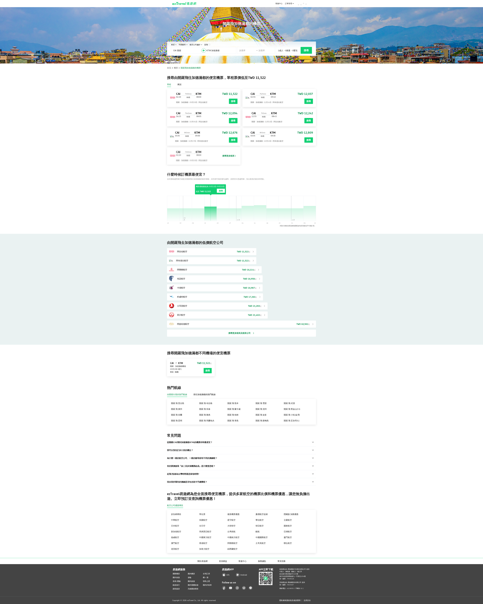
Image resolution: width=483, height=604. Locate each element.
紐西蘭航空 (232, 549)
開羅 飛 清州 (261, 409)
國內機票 (191, 574)
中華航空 (175, 520)
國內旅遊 (191, 581)
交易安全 (307, 600)
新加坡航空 (176, 531)
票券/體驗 (177, 581)
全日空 (202, 525)
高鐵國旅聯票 (193, 589)
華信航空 (260, 520)
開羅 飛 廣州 (176, 409)
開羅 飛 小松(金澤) (292, 415)
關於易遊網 (202, 561)
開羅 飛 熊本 (232, 403)
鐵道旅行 (176, 585)
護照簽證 (176, 589)
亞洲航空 (288, 531)
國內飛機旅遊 (193, 585)
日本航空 (175, 525)
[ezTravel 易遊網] (184, 3)
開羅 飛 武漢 (289, 403)
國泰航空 (288, 525)
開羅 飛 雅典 (204, 415)
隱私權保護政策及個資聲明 (289, 600)
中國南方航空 (233, 537)
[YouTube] (231, 588)
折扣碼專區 (176, 514)
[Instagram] (237, 588)
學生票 (202, 514)
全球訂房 (206, 574)
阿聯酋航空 (232, 543)
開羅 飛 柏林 (232, 415)
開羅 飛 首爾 (176, 415)
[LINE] (251, 588)
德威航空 (175, 537)
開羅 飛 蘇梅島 (262, 420)
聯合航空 (288, 543)
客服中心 (279, 3)
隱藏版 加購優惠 (291, 514)
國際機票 (176, 574)
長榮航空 (203, 520)
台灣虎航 (231, 531)
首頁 (169, 68)
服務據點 (262, 561)
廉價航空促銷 (262, 514)
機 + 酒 (205, 577)
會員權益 (223, 561)
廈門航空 (288, 537)
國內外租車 (207, 585)
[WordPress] (244, 588)
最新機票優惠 (233, 514)
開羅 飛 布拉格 (205, 403)
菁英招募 (281, 561)
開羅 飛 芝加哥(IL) (291, 420)
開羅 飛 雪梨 (261, 403)
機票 (176, 68)
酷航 (258, 531)
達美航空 (175, 549)
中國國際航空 (262, 537)
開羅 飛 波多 (261, 415)
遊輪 (189, 577)
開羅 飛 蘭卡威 (233, 409)
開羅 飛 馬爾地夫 (206, 420)
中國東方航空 (205, 537)
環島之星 (206, 581)
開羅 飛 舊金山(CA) (292, 409)
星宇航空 (231, 520)
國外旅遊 (176, 577)
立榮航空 (288, 520)
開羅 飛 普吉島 (177, 403)
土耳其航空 (261, 543)
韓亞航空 (260, 525)
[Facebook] (224, 588)
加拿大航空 (204, 549)
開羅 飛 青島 (232, 420)
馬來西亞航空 (205, 531)
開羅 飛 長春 (204, 409)
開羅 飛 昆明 (176, 420)
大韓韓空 (231, 525)
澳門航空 (175, 543)
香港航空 (203, 543)
